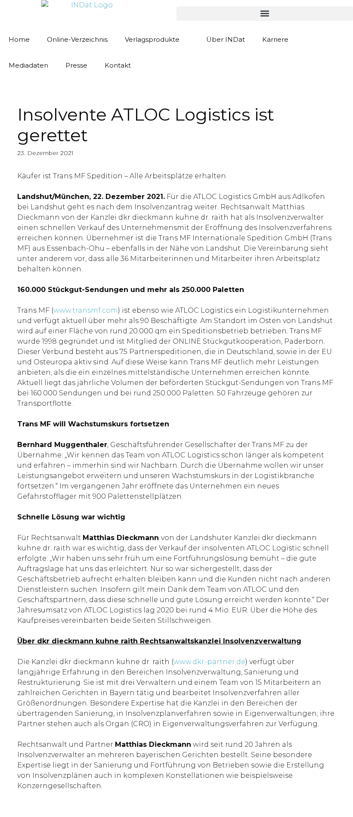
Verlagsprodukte (152, 39)
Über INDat (225, 39)
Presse (76, 65)
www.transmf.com (85, 310)
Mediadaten (28, 65)
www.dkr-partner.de (209, 662)
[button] (264, 13)
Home (19, 39)
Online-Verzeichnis (77, 39)
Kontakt (118, 65)
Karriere (275, 39)
